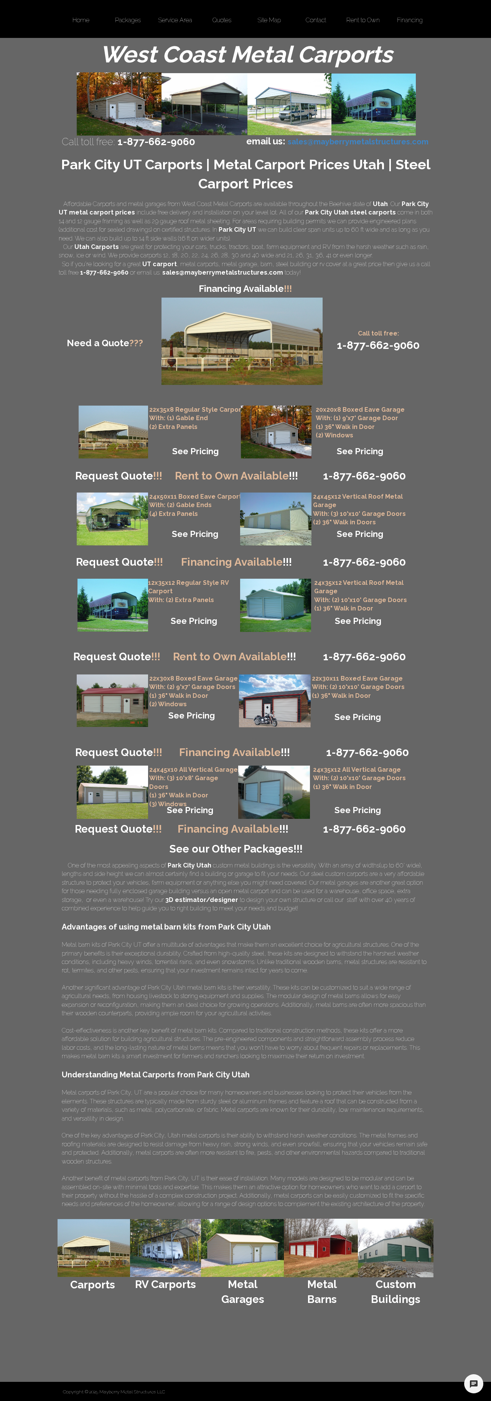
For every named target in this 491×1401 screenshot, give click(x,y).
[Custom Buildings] (395, 1248)
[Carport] (113, 432)
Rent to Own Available (236, 476)
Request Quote (118, 476)
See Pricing (195, 451)
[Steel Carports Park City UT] (289, 104)
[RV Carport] (112, 605)
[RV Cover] (112, 519)
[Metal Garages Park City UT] (119, 104)
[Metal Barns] (321, 1248)
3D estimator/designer (201, 899)
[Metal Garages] (243, 1248)
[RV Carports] (165, 1248)
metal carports (199, 264)
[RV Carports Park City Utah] (373, 105)
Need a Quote (105, 343)
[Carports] (94, 1248)
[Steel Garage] (275, 605)
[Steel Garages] (112, 700)
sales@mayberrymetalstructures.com (222, 272)
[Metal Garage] (276, 432)
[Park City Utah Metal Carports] (204, 104)
